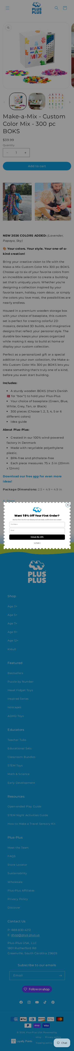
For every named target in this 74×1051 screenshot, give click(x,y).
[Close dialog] (67, 505)
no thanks (37, 543)
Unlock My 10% (37, 537)
